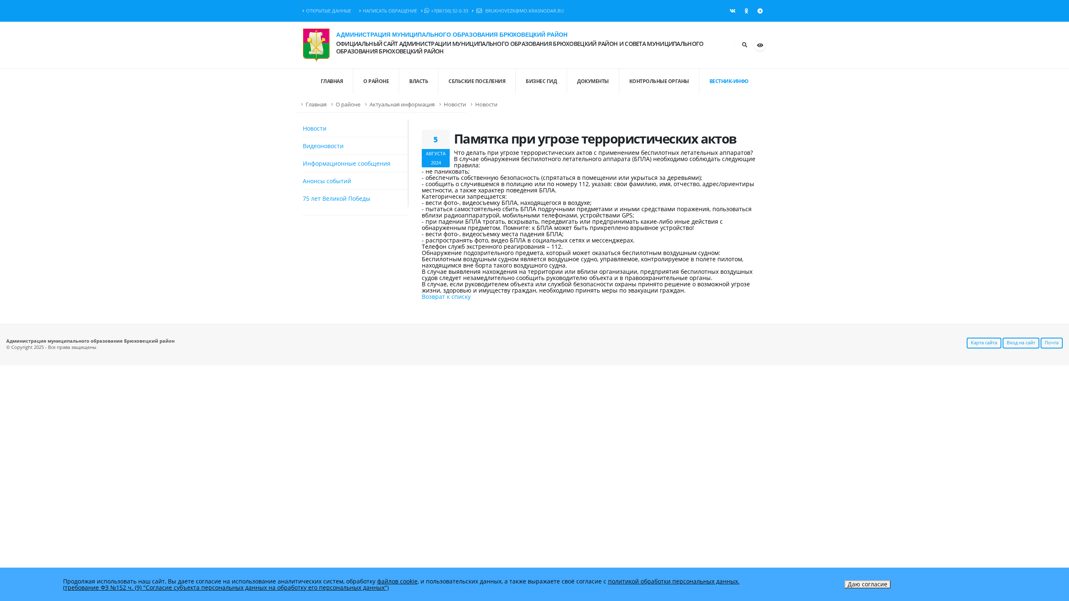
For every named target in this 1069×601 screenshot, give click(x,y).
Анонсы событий (327, 181)
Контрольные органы (659, 81)
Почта (1052, 342)
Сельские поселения (476, 81)
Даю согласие (867, 584)
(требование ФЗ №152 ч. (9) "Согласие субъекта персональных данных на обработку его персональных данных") (226, 587)
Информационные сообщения (346, 163)
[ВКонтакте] (732, 11)
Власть (418, 81)
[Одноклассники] (746, 11)
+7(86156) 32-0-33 (449, 11)
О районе (376, 81)
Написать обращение (390, 11)
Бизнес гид (541, 81)
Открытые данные (328, 11)
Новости (455, 104)
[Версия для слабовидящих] (760, 45)
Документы (593, 81)
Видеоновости (323, 146)
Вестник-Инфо (729, 81)
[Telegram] (760, 11)
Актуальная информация (402, 104)
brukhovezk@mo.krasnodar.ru (524, 11)
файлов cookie (397, 581)
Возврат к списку (446, 296)
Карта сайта (984, 342)
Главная (316, 104)
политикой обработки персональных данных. (674, 581)
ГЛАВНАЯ (332, 81)
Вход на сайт (1021, 342)
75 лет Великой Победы (336, 198)
